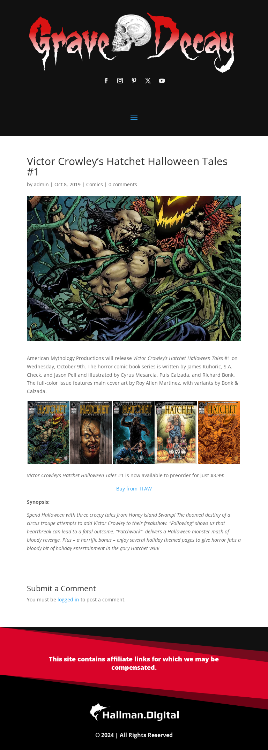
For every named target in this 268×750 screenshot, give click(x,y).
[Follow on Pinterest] (134, 80)
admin (41, 184)
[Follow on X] (148, 80)
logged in (68, 599)
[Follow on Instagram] (120, 80)
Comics (94, 184)
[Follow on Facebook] (106, 80)
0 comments (123, 184)
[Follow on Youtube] (162, 80)
